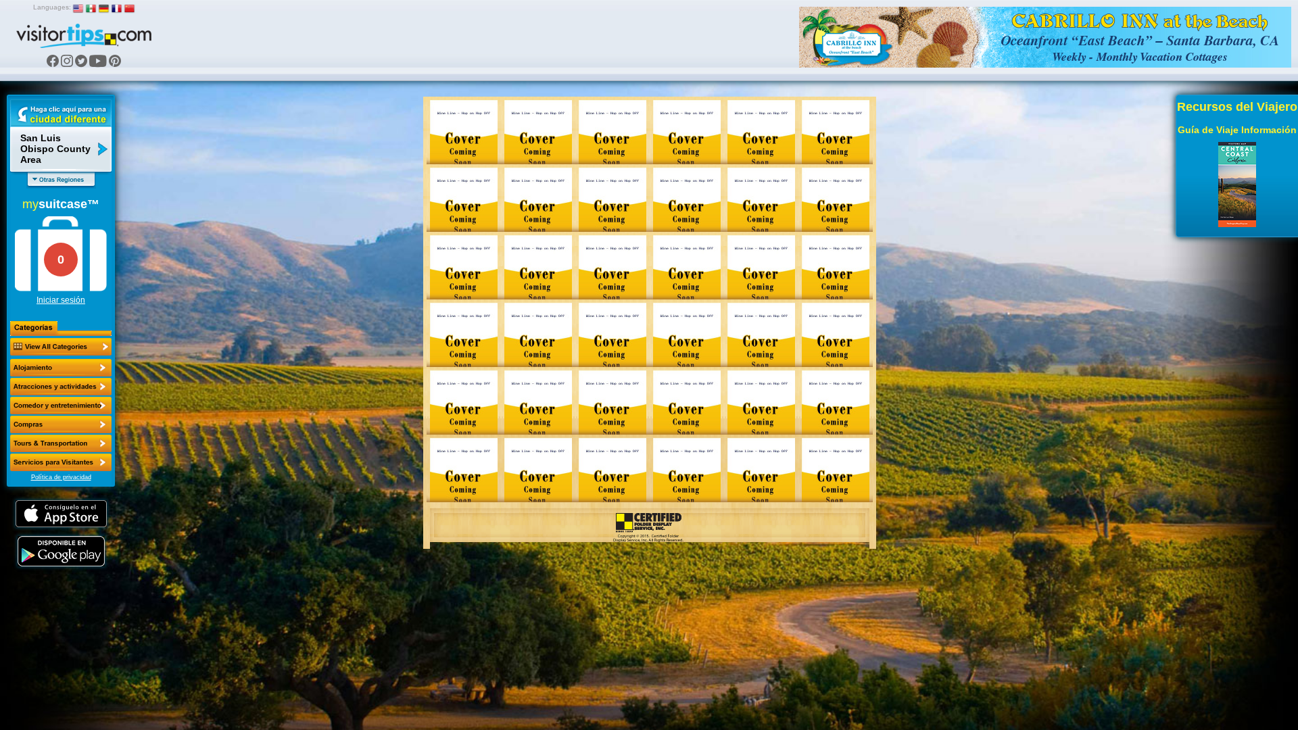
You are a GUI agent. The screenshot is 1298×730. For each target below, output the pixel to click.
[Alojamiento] (61, 367)
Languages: (52, 7)
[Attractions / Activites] (61, 386)
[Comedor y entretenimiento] (61, 405)
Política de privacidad (61, 477)
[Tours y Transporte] (61, 443)
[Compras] (61, 424)
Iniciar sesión (61, 300)
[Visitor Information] (61, 462)
